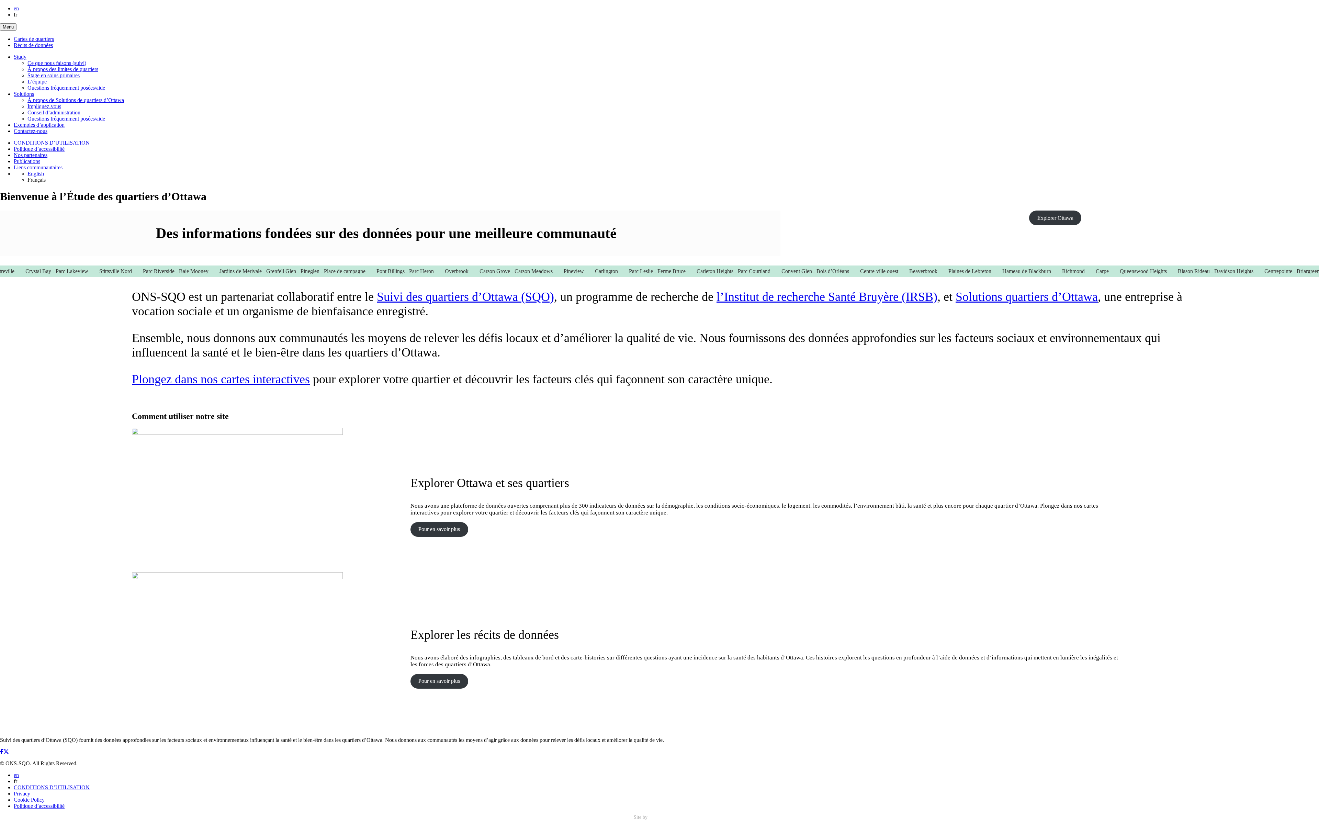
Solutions (24, 94)
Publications (27, 161)
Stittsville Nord (91, 271)
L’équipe (37, 81)
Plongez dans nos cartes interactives (221, 379)
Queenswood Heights (1118, 271)
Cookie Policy (29, 800)
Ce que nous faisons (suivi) (56, 63)
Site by (641, 817)
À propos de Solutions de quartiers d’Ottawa (75, 100)
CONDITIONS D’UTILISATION (52, 143)
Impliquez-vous (44, 106)
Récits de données (33, 45)
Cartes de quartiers (34, 39)
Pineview (549, 271)
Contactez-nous (30, 131)
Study (20, 57)
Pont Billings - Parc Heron (380, 271)
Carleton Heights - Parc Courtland (709, 271)
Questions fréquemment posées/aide (66, 88)
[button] (8, 27)
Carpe (1077, 271)
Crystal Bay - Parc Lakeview (32, 271)
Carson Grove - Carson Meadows (491, 271)
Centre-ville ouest (854, 271)
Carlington (581, 271)
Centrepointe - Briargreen (1267, 271)
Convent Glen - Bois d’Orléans (790, 271)
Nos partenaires (30, 155)
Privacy (22, 793)
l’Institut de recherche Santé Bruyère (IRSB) (827, 297)
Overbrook (432, 271)
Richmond (1048, 271)
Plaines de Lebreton (945, 271)
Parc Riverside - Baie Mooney (151, 271)
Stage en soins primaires (53, 75)
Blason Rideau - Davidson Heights (1191, 271)
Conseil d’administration (53, 112)
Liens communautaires (38, 167)
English (35, 174)
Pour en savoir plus (439, 529)
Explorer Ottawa (1055, 218)
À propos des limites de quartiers (62, 69)
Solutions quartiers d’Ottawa (1027, 297)
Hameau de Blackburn (1002, 271)
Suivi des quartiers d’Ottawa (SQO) (465, 297)
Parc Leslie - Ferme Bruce (632, 271)
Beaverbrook (898, 271)
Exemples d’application (39, 125)
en (16, 8)
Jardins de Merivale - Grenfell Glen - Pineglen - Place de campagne (268, 271)
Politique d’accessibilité (39, 149)
